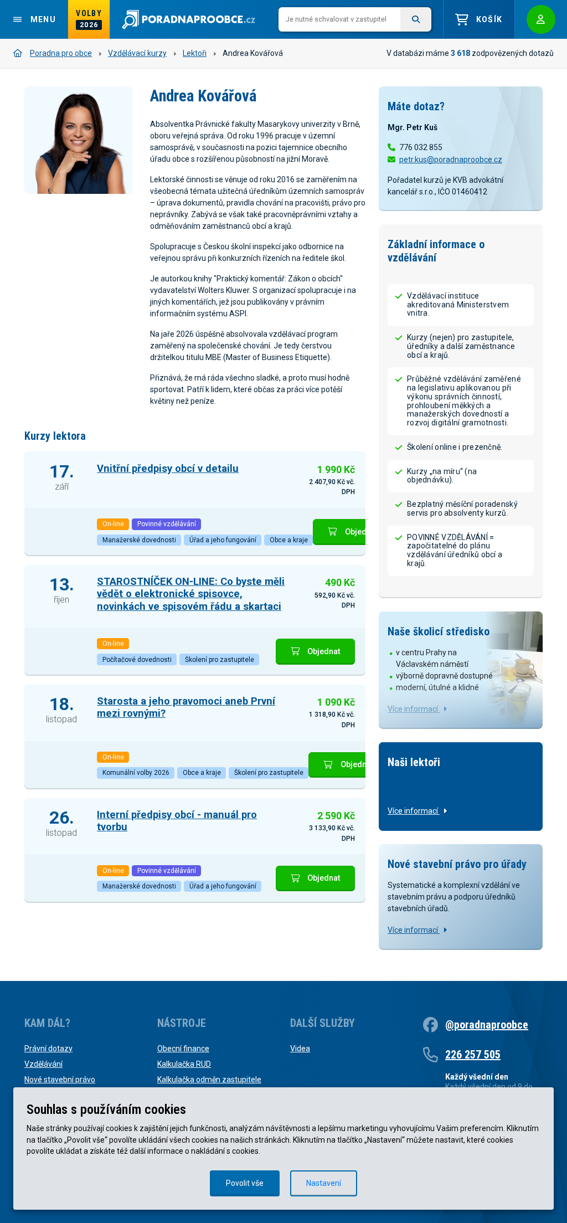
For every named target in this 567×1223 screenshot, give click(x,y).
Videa (300, 1048)
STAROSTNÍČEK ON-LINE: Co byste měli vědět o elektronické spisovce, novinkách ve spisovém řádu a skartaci (191, 593)
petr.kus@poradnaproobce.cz (450, 159)
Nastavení (323, 1183)
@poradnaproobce (486, 1024)
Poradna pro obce (61, 53)
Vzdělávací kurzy (137, 53)
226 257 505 (473, 1054)
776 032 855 (420, 147)
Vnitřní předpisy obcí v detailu (168, 468)
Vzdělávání (43, 1064)
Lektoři (195, 53)
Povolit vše (245, 1183)
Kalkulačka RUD (184, 1064)
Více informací (414, 709)
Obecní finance (183, 1048)
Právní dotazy (48, 1048)
